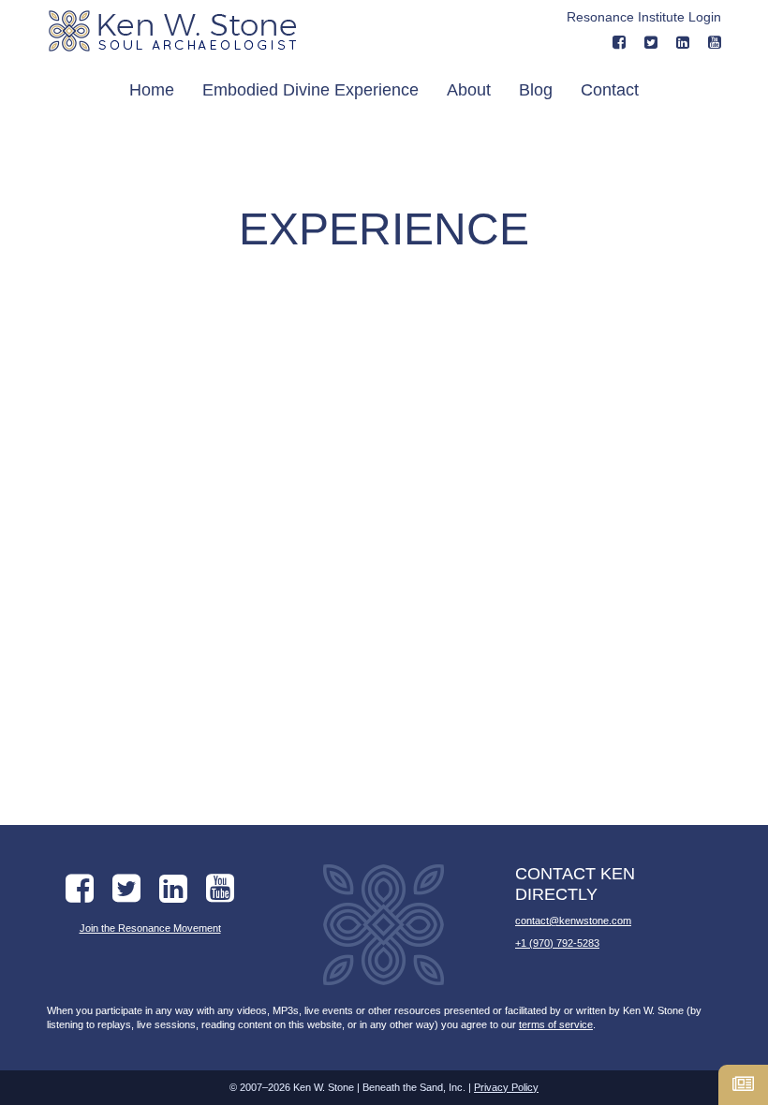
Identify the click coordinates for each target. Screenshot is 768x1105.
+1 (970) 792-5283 (557, 943)
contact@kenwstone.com (573, 920)
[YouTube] (714, 43)
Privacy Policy (506, 1087)
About (469, 90)
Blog (536, 90)
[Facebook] (619, 43)
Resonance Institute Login (644, 16)
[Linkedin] (682, 43)
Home (151, 90)
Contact (610, 90)
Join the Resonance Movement (150, 928)
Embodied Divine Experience (310, 90)
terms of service (556, 1024)
